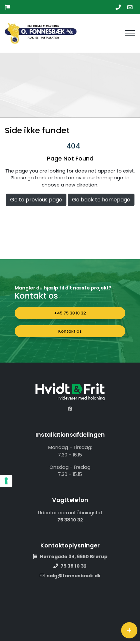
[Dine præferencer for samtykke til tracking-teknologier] (6, 481)
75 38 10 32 (70, 520)
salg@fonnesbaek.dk (74, 575)
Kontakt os (70, 331)
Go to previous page (36, 199)
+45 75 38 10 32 (70, 313)
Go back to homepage (101, 199)
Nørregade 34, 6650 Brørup (73, 556)
